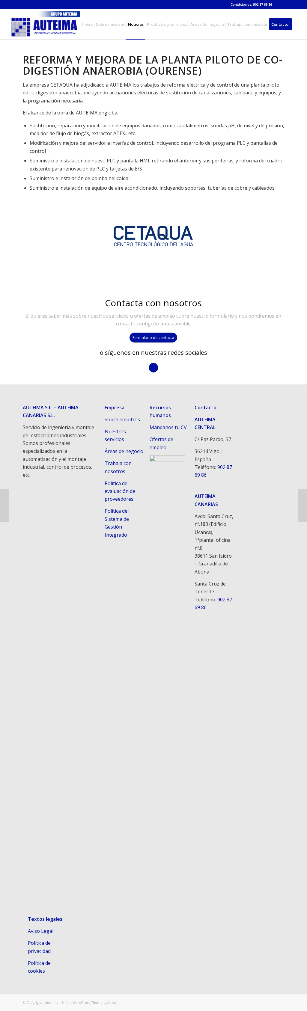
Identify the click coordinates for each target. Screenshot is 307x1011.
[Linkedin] (279, 4)
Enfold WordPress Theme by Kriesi (89, 1002)
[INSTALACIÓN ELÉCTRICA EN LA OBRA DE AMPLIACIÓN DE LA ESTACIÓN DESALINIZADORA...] (302, 505)
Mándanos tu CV (168, 427)
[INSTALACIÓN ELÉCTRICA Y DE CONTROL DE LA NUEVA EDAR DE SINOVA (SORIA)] (4, 505)
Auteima (51, 1002)
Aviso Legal (40, 931)
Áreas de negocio (124, 451)
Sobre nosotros (122, 419)
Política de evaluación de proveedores (120, 491)
